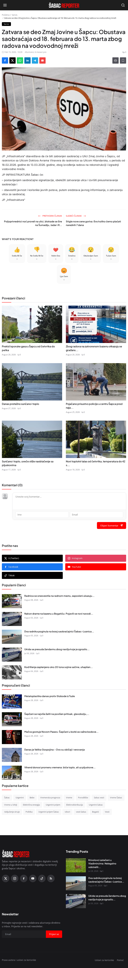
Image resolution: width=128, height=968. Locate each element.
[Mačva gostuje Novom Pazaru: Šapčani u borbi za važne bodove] (12, 737)
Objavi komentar (109, 525)
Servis (14, 14)
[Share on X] (12, 60)
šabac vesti (99, 797)
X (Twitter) (13, 558)
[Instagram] (14, 878)
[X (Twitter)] (5, 878)
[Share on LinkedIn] (27, 60)
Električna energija (31, 804)
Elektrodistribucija (74, 804)
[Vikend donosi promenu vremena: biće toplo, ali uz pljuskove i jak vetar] (12, 773)
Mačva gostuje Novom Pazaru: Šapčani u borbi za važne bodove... (61, 731)
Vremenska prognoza (50, 797)
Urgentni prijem (53, 804)
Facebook (13, 566)
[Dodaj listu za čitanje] (123, 60)
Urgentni (20, 797)
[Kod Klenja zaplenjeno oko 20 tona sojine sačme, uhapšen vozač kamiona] (12, 672)
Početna (6, 14)
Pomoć (120, 960)
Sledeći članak (74, 215)
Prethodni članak (52, 215)
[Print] (115, 60)
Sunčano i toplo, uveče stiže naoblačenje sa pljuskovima (27, 463)
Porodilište (83, 797)
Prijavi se (54, 934)
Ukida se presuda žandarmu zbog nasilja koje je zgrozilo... (56, 649)
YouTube (76, 566)
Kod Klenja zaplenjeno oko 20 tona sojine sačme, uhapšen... (58, 666)
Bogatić (95, 811)
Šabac (7, 797)
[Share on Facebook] (5, 60)
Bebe (32, 797)
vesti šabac (81, 811)
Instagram (77, 558)
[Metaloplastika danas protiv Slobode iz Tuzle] (12, 701)
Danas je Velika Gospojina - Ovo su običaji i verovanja (54, 749)
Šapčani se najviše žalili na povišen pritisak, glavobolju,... (56, 713)
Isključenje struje (12, 811)
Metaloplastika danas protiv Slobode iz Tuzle (49, 696)
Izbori (67, 811)
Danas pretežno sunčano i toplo (20, 403)
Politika (29, 811)
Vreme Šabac (116, 797)
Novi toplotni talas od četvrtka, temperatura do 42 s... (95, 463)
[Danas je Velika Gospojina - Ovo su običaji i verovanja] (12, 755)
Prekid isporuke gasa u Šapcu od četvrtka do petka (28, 348)
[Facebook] (23, 878)
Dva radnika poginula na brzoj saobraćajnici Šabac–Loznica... (59, 631)
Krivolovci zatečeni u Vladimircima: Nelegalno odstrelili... (102, 863)
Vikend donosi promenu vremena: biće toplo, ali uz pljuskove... (60, 767)
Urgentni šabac (96, 804)
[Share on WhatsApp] (20, 60)
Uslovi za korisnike (104, 960)
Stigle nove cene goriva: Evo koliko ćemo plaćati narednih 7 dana (93, 223)
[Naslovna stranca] (64, 5)
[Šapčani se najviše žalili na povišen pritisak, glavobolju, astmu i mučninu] (12, 719)
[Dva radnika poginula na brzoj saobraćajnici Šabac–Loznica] (12, 637)
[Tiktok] (42, 878)
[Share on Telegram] (35, 60)
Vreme (69, 797)
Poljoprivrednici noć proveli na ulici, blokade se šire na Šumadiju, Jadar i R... (33, 223)
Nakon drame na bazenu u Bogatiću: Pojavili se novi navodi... (58, 613)
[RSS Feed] (51, 878)
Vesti (107, 811)
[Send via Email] (42, 60)
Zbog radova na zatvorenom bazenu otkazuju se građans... (94, 348)
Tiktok (11, 575)
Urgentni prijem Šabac (48, 811)
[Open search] (123, 5)
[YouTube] (33, 878)
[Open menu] (5, 5)
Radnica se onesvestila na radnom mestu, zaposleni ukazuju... (59, 595)
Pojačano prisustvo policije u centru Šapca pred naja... (94, 405)
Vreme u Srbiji (10, 804)
